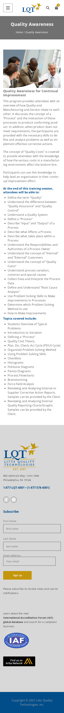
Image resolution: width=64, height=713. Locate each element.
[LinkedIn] (14, 500)
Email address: (12, 555)
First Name (10, 521)
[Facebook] (6, 500)
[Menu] (8, 8)
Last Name (9, 539)
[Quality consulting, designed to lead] (32, 8)
